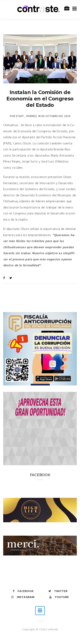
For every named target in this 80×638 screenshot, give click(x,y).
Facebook (25, 591)
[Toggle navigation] (74, 9)
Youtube (62, 597)
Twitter (60, 591)
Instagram (25, 597)
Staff (20, 116)
